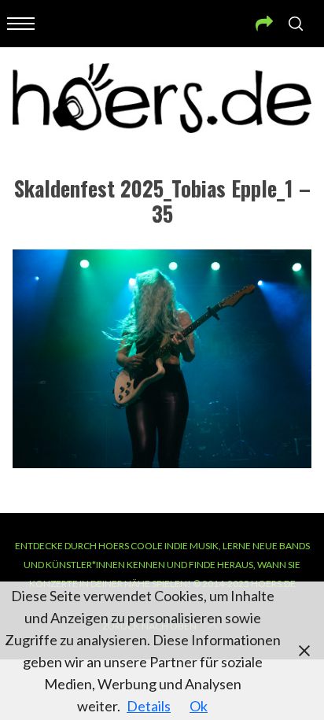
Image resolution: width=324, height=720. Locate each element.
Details (149, 705)
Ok (199, 705)
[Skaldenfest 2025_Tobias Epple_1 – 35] (162, 462)
